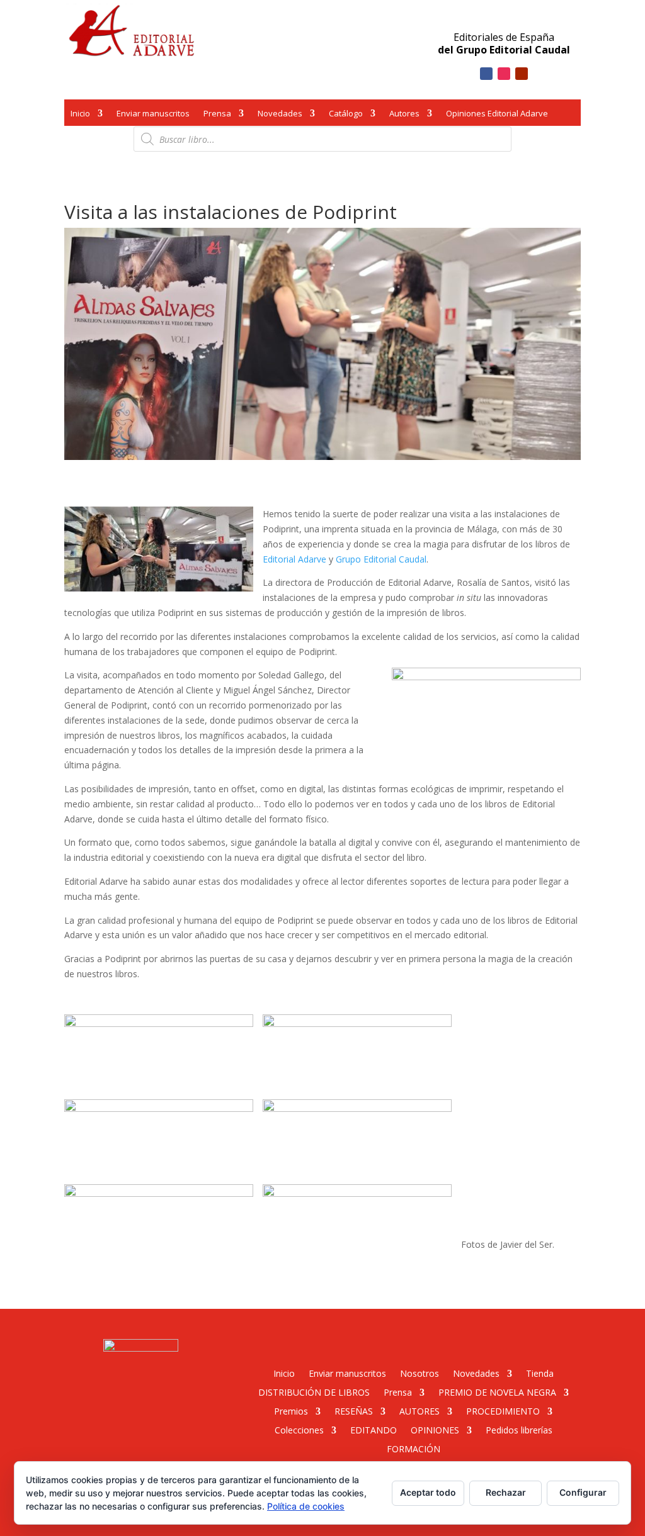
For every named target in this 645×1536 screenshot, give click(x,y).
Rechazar (506, 1492)
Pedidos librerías (519, 1429)
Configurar (583, 1492)
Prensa (217, 114)
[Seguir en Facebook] (486, 73)
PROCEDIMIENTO (503, 1410)
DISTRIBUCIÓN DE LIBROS (314, 1391)
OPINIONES (435, 1429)
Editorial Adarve (294, 559)
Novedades (280, 114)
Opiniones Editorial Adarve (497, 114)
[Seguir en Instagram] (504, 73)
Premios (291, 1410)
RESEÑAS (353, 1410)
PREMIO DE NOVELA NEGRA (497, 1391)
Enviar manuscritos (153, 114)
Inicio (80, 114)
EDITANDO (373, 1429)
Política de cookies (306, 1506)
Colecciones (299, 1429)
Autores (404, 114)
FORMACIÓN (413, 1448)
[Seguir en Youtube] (521, 73)
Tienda (540, 1372)
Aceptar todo (428, 1492)
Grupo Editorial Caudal (381, 559)
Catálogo (346, 114)
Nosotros (419, 1372)
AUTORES (419, 1410)
